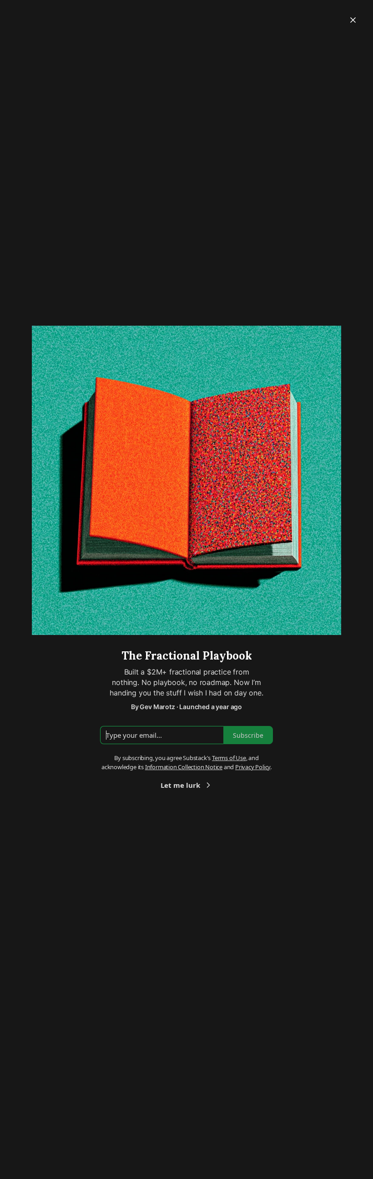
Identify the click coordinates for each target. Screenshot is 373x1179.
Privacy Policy (252, 767)
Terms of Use (229, 758)
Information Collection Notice (183, 767)
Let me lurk (180, 785)
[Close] (353, 20)
